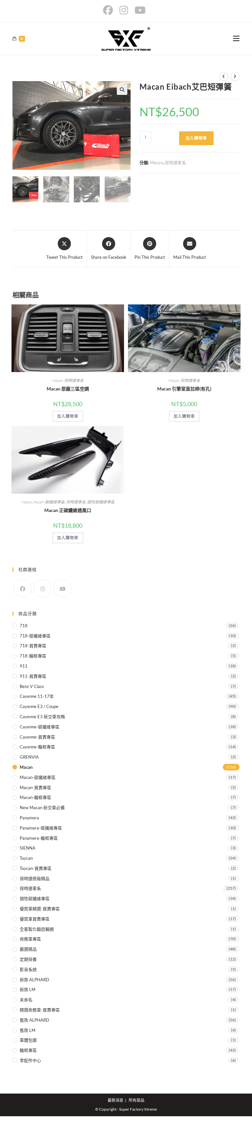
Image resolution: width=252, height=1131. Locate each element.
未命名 (26, 999)
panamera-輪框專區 (39, 838)
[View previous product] (223, 76)
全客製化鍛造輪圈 (37, 929)
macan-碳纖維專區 (49, 501)
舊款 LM (27, 1030)
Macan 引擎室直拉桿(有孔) (184, 388)
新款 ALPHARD (34, 979)
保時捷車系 (175, 162)
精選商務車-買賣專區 (40, 1009)
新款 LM (27, 989)
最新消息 (115, 1100)
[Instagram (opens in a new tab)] (123, 10)
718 (24, 625)
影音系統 (28, 969)
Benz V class (32, 686)
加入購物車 (196, 138)
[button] (122, 89)
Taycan (26, 858)
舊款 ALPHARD (34, 1020)
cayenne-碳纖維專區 (39, 726)
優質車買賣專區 (35, 918)
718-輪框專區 (33, 655)
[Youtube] (62, 588)
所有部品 (136, 1100)
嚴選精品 (28, 949)
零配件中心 (30, 1060)
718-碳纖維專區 (35, 635)
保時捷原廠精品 (35, 878)
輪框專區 (28, 1050)
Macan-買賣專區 (35, 787)
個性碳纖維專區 (101, 501)
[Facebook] (22, 588)
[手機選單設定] (236, 38)
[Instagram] (42, 588)
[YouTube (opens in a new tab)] (140, 10)
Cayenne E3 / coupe (39, 706)
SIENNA (27, 848)
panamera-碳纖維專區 (41, 828)
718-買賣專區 (33, 645)
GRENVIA (29, 757)
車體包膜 (28, 1040)
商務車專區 (30, 939)
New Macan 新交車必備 (42, 807)
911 (24, 666)
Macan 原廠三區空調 (68, 388)
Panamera (29, 817)
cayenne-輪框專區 (37, 746)
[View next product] (235, 76)
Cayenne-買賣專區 (37, 737)
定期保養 (28, 959)
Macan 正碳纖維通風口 (67, 510)
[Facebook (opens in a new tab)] (109, 10)
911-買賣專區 (33, 676)
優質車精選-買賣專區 (40, 908)
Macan (156, 162)
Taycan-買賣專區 (36, 868)
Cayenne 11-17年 (37, 696)
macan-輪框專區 (35, 797)
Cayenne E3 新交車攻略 (42, 716)
